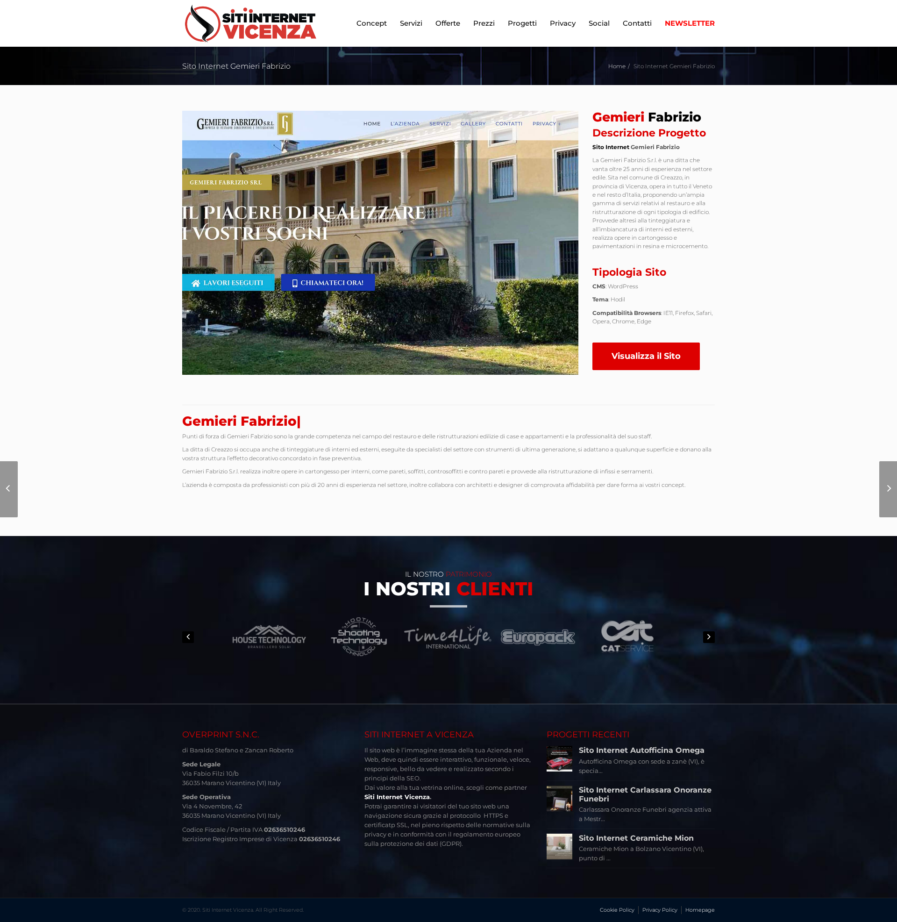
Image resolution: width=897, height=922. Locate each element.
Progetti (522, 23)
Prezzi (484, 23)
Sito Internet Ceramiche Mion (636, 838)
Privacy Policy (659, 910)
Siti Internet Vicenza (397, 796)
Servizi (411, 23)
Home (617, 66)
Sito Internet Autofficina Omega (642, 750)
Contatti (637, 23)
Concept (371, 23)
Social (599, 23)
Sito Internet (610, 146)
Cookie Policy (617, 910)
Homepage (700, 910)
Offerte (447, 23)
